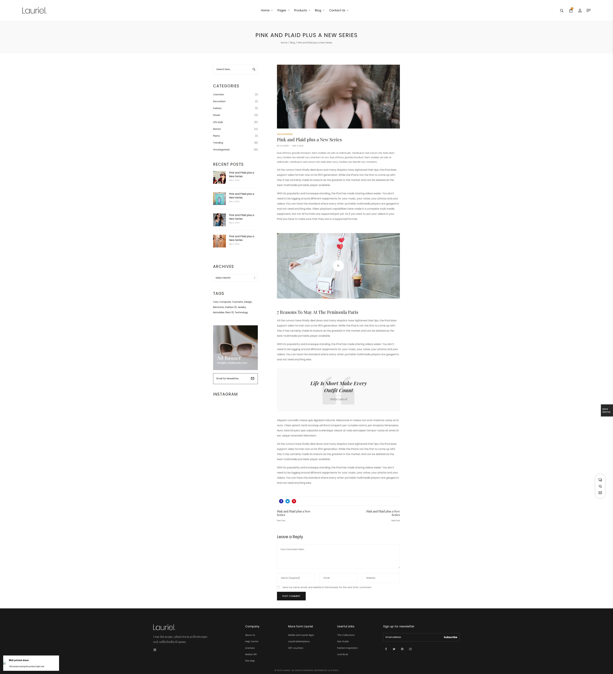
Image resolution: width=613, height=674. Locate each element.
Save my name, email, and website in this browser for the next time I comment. (327, 587)
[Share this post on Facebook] (281, 501)
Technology (241, 312)
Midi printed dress (19, 660)
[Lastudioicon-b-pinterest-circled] (402, 649)
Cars (215, 301)
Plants (216, 135)
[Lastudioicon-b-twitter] (394, 649)
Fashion (217, 108)
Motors (217, 129)
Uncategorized (221, 149)
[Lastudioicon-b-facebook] (386, 649)
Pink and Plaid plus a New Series (241, 174)
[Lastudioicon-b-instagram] (410, 649)
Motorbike (218, 312)
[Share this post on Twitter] (287, 501)
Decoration (219, 101)
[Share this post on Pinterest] (294, 501)
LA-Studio (284, 145)
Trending (218, 142)
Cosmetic (218, 94)
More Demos (606, 410)
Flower (216, 115)
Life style (218, 122)
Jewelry (242, 307)
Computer (225, 301)
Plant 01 (229, 312)
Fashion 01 (230, 307)
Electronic (218, 307)
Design (248, 301)
